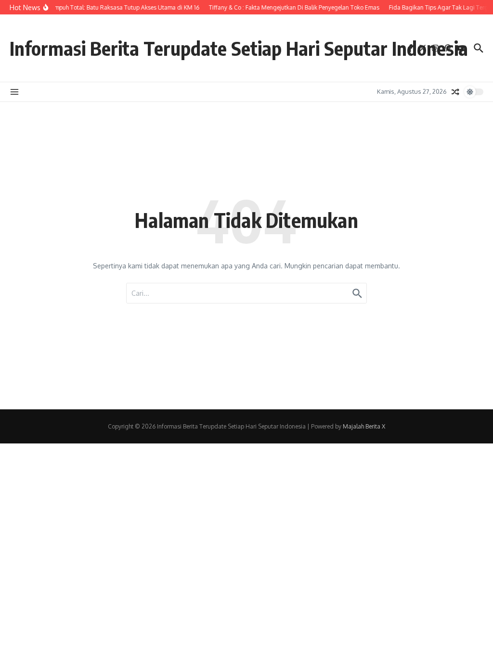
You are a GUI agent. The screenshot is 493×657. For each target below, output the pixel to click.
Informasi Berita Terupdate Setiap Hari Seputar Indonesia (239, 48)
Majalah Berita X (364, 426)
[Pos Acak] (455, 92)
